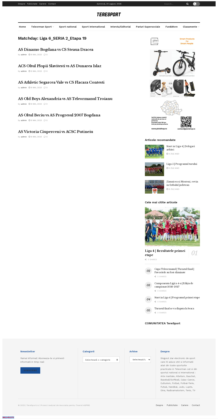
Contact (52, 4)
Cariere (42, 4)
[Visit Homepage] (109, 14)
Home (22, 26)
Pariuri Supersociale (148, 26)
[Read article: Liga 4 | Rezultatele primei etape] (172, 226)
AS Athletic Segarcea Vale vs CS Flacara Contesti (61, 82)
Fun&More (171, 26)
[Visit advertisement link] (172, 83)
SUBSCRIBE (30, 370)
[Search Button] (187, 3)
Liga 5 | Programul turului (181, 164)
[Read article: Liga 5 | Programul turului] (154, 169)
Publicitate (32, 4)
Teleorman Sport (41, 26)
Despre (21, 4)
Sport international (93, 26)
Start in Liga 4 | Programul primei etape (177, 297)
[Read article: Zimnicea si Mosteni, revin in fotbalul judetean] (154, 187)
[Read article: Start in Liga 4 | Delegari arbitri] (154, 151)
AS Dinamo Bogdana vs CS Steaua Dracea (55, 49)
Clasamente (190, 26)
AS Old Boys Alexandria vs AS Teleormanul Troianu (65, 99)
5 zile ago (173, 168)
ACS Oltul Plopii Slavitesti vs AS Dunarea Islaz (59, 66)
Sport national (68, 26)
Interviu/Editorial (120, 26)
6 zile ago (173, 189)
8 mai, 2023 (36, 54)
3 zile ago (173, 154)
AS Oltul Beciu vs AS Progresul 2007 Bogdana (59, 115)
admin (24, 54)
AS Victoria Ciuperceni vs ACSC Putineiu (55, 132)
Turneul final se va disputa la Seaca (174, 308)
